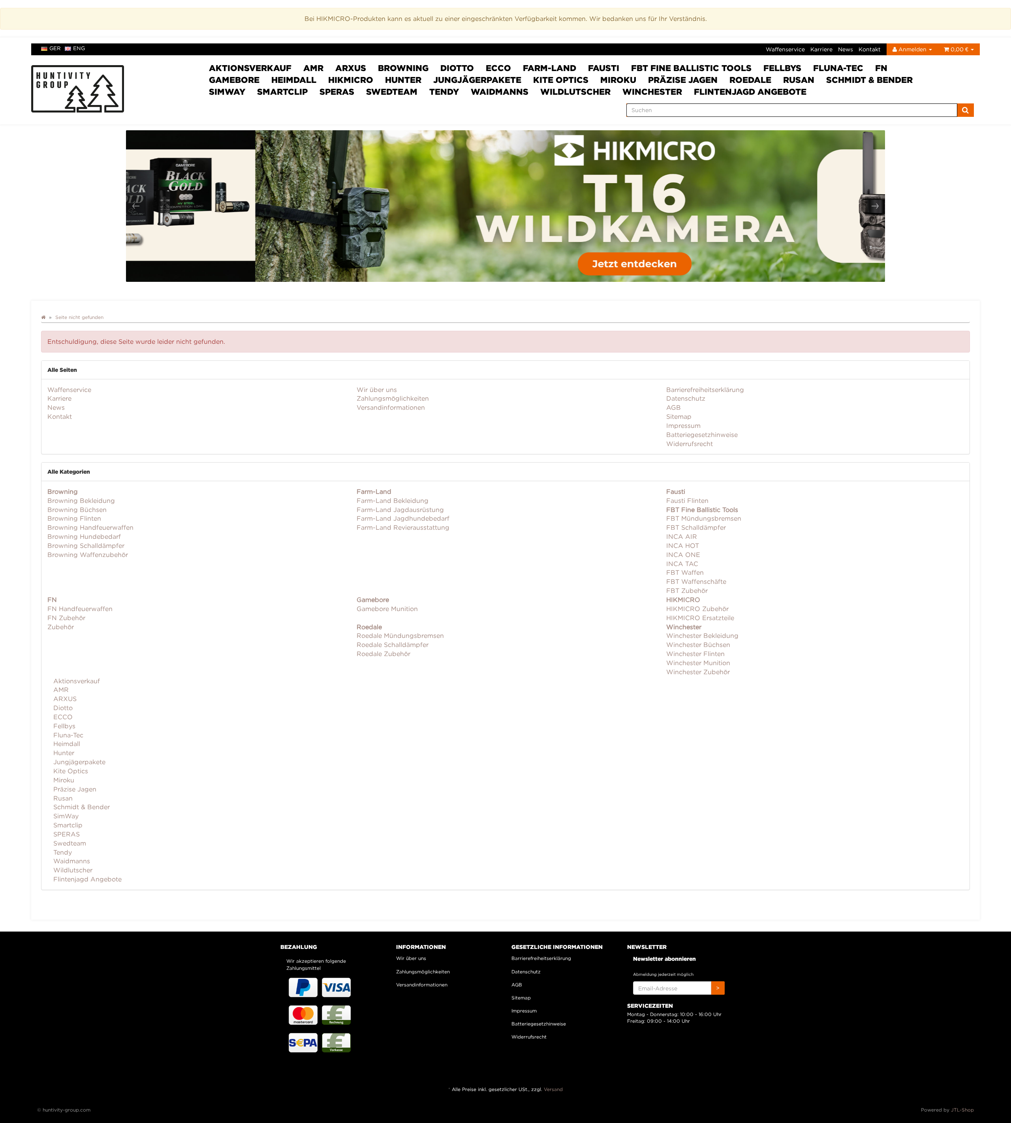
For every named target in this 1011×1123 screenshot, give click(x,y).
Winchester (652, 91)
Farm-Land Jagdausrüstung (400, 509)
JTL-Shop (962, 1109)
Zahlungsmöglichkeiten (393, 398)
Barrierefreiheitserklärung (705, 389)
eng (79, 48)
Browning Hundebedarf (84, 536)
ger (55, 48)
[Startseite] (43, 317)
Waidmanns (499, 91)
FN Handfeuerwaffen (80, 608)
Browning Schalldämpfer (85, 545)
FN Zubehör (66, 617)
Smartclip (282, 91)
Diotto (457, 68)
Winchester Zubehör (698, 671)
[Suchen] (965, 110)
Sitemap (679, 416)
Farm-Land (549, 68)
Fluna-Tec (838, 68)
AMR (313, 68)
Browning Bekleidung (81, 500)
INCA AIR (681, 536)
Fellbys (782, 68)
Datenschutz (685, 398)
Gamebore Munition (387, 608)
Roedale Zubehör (383, 653)
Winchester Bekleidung (702, 635)
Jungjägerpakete (477, 79)
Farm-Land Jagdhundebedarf (403, 518)
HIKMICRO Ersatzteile (700, 617)
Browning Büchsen (77, 509)
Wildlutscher (575, 91)
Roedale (750, 79)
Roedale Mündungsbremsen (400, 635)
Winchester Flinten (695, 653)
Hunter (403, 79)
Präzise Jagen (683, 79)
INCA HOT (682, 545)
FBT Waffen (685, 572)
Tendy (444, 91)
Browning (403, 68)
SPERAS (336, 91)
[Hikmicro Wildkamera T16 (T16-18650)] (505, 206)
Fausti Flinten (687, 500)
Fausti (603, 68)
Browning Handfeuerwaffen (90, 527)
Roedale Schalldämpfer (392, 644)
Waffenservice (785, 49)
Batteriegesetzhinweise (702, 434)
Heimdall (293, 79)
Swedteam (391, 91)
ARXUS (350, 68)
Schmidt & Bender (869, 79)
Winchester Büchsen (698, 644)
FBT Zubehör (687, 590)
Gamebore (234, 79)
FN (881, 68)
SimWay (227, 91)
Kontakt (870, 49)
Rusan (798, 79)
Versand (553, 1089)
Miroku (618, 79)
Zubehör (60, 626)
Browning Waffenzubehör (87, 554)
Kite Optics (560, 79)
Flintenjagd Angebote (750, 91)
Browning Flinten (74, 518)
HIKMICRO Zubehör (697, 608)
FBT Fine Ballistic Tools (691, 68)
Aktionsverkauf (250, 68)
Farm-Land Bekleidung (392, 500)
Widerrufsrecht (689, 443)
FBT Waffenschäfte (696, 581)
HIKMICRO (350, 79)
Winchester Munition (698, 662)
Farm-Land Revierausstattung (403, 527)
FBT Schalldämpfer (696, 527)
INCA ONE (683, 554)
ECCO (498, 68)
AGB (673, 407)
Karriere (821, 49)
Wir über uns (377, 389)
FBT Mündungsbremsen (703, 518)
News (845, 49)
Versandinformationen (391, 407)
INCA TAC (682, 563)
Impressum (683, 425)
